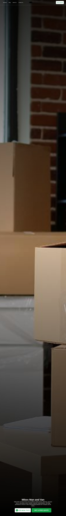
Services (5, 2)
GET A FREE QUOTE (41, 510)
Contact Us (21, 2)
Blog (10, 2)
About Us (14, 2)
